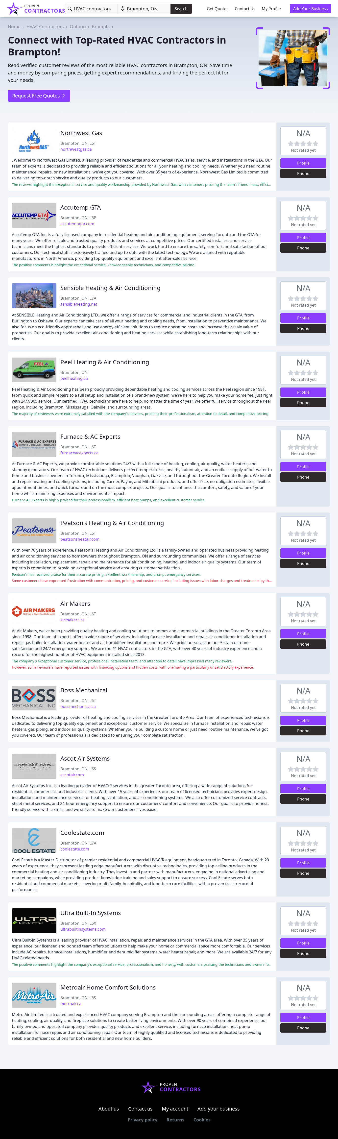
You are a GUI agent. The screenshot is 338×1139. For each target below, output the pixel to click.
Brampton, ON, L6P (78, 217)
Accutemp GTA (80, 207)
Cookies (202, 1120)
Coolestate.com (82, 832)
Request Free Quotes (36, 95)
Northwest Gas (81, 133)
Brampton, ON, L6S (78, 769)
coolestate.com (74, 849)
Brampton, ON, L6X (78, 923)
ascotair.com (72, 774)
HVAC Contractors (45, 26)
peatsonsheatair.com (79, 539)
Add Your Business (310, 8)
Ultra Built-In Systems (90, 913)
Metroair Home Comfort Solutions (108, 987)
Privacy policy (142, 1120)
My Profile (271, 8)
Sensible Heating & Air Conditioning (110, 288)
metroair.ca (70, 1003)
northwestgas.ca (76, 149)
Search (181, 8)
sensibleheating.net (78, 304)
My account (175, 1108)
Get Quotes (217, 8)
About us (108, 1108)
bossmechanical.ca (78, 706)
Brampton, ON (74, 372)
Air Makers (75, 603)
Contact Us (245, 8)
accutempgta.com (77, 223)
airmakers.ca (72, 620)
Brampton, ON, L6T (78, 143)
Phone (303, 173)
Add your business (218, 1108)
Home (14, 26)
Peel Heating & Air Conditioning (104, 362)
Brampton (102, 26)
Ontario (78, 26)
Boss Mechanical (83, 690)
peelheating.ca (74, 378)
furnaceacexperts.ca (79, 453)
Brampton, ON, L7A (78, 298)
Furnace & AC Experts (90, 436)
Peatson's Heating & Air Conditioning (112, 523)
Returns (175, 1120)
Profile (303, 163)
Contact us (140, 1108)
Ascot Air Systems (85, 758)
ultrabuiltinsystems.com (83, 929)
